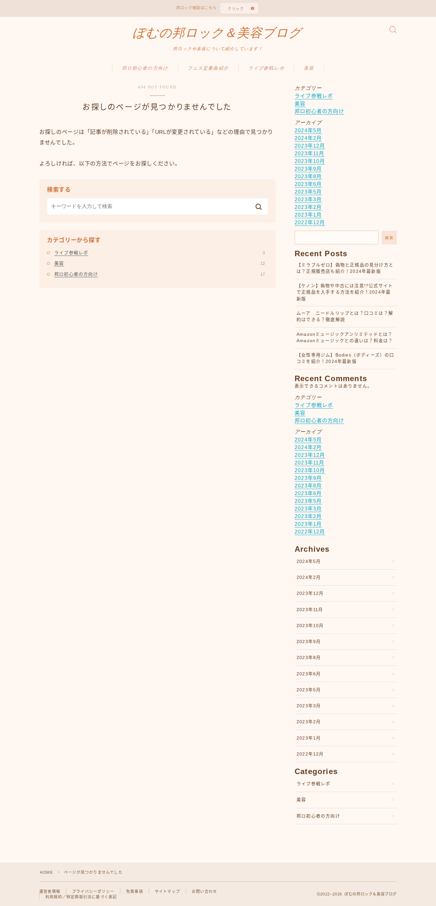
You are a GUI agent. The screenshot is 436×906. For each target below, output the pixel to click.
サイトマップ (167, 891)
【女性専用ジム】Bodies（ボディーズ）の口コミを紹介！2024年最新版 (346, 358)
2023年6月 (308, 184)
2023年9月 (308, 169)
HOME (46, 872)
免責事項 (134, 891)
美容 (309, 68)
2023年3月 (308, 199)
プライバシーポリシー (93, 891)
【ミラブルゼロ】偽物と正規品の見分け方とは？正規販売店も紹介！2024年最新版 (345, 268)
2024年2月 (308, 138)
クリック (236, 9)
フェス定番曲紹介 (208, 68)
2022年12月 (310, 222)
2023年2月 (308, 207)
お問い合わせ (204, 891)
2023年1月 (308, 215)
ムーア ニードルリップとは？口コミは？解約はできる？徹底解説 (345, 316)
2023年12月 (310, 146)
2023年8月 (308, 176)
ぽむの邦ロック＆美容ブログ (217, 33)
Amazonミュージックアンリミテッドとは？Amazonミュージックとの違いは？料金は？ (345, 337)
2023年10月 (310, 161)
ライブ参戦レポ (266, 68)
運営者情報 (49, 891)
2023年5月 (308, 192)
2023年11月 (310, 153)
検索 (389, 238)
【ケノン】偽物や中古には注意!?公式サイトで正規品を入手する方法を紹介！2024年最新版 (345, 292)
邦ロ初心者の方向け (145, 68)
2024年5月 (308, 130)
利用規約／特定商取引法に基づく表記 (81, 897)
